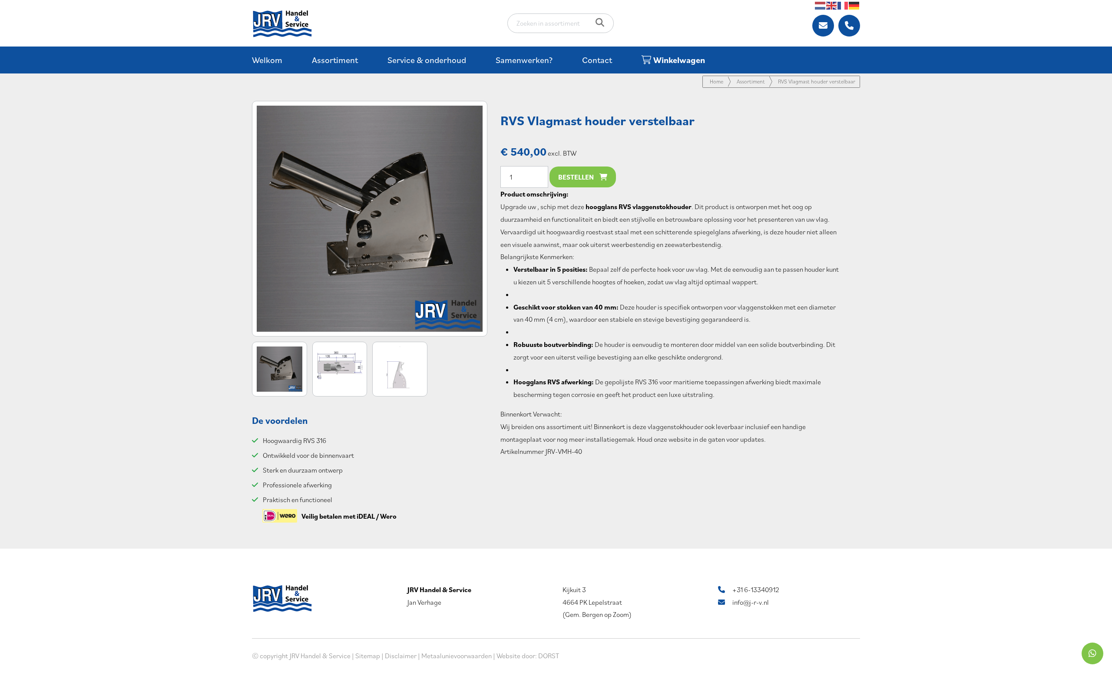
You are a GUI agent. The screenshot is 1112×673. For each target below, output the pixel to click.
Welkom (267, 59)
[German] (854, 4)
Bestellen (576, 177)
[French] (843, 4)
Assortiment (335, 59)
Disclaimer (401, 655)
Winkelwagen (678, 60)
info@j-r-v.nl (750, 602)
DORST (548, 655)
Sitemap (367, 655)
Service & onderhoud (426, 59)
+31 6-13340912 (755, 589)
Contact (597, 59)
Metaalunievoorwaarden (456, 655)
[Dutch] (820, 4)
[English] (831, 4)
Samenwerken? (524, 59)
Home (716, 81)
